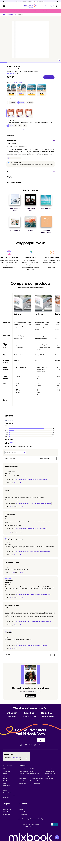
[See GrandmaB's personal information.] (11, 469)
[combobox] (49, 458)
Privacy (37, 824)
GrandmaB (7, 469)
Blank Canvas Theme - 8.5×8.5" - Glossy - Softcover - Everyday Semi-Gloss (33, 621)
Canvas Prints (22, 778)
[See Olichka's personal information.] (10, 516)
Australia (21, 807)
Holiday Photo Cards (35, 781)
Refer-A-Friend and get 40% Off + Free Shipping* (30, 819)
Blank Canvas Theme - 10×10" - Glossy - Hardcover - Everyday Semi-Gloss (33, 503)
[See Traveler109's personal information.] (12, 635)
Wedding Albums (49, 778)
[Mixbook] (30, 6)
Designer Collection (34, 773)
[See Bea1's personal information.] (8, 565)
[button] (50, 655)
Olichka (7, 516)
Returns (5, 773)
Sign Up (52, 6)
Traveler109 (8, 635)
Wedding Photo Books (50, 773)
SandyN (7, 582)
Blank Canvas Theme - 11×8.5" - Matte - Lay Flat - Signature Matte (31, 528)
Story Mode (5, 778)
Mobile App (5, 797)
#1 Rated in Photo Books (9, 795)
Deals (4, 783)
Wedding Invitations (49, 771)
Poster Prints (22, 781)
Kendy (6, 542)
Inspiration (5, 800)
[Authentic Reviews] (11, 420)
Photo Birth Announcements (36, 778)
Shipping (5, 776)
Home (4, 14)
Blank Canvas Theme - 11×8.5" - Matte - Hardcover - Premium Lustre (32, 645)
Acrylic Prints (22, 783)
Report (21, 483)
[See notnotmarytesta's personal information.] (14, 493)
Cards (31, 771)
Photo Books (10, 14)
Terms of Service (30, 824)
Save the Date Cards (35, 783)
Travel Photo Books (24, 773)
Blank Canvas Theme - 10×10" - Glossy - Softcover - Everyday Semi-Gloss (33, 551)
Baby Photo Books (23, 771)
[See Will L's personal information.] (9, 607)
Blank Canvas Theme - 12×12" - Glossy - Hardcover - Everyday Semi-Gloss (33, 594)
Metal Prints (33, 769)
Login (46, 6)
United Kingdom (23, 814)
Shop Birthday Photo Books (38, 1)
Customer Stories (7, 792)
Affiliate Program (7, 812)
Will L (6, 607)
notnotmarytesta (9, 493)
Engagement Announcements (52, 769)
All (15, 14)
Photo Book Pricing (7, 781)
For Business (6, 807)
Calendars (32, 776)
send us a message (9, 759)
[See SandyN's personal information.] (10, 582)
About (4, 788)
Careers (5, 790)
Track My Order (6, 771)
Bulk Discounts (6, 814)
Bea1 (6, 565)
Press (23, 824)
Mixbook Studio (6, 785)
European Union (23, 812)
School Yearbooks (7, 809)
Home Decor (22, 776)
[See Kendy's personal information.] (9, 542)
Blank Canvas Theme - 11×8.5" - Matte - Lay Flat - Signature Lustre (31, 479)
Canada (21, 809)
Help (4, 769)
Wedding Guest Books (50, 776)
